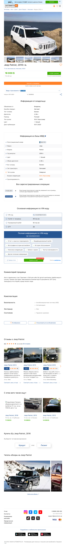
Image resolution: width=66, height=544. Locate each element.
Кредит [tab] (22, 445)
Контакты (7, 514)
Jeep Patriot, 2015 (30, 415)
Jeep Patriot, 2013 (49, 415)
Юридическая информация (8, 522)
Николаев (30, 9)
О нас (5, 511)
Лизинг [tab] (44, 445)
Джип (15, 9)
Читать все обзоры (32, 494)
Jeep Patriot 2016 (49, 365)
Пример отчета (12, 260)
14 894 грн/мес (54, 73)
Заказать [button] (51, 1)
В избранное (16, 323)
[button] (60, 6)
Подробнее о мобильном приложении (33, 530)
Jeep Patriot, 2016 (11, 415)
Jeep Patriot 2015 (30, 365)
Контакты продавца (33, 83)
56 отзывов (26, 344)
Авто (12, 9)
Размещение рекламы (8, 517)
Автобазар (6, 9)
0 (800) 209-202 (57, 511)
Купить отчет (36, 260)
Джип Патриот (22, 9)
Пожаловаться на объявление (46, 323)
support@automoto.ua (55, 516)
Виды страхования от (13, 90)
